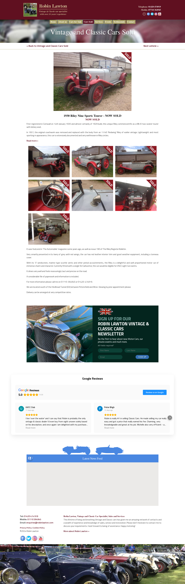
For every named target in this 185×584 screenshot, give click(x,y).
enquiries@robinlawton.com (39, 522)
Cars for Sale (75, 21)
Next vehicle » (151, 46)
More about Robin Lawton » (76, 531)
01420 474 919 (31, 516)
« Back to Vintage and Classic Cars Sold (47, 46)
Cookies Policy (39, 527)
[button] (15, 417)
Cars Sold (88, 21)
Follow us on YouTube (160, 14)
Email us (144, 14)
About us (62, 21)
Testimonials (119, 21)
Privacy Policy (26, 527)
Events (108, 21)
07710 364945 (154, 9)
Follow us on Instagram (156, 14)
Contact (130, 21)
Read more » (32, 140)
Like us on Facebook (148, 14)
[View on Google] (21, 408)
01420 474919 (154, 6)
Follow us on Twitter (152, 14)
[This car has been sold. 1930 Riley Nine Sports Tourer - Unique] (92, 81)
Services (99, 21)
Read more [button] (30, 427)
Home (53, 21)
